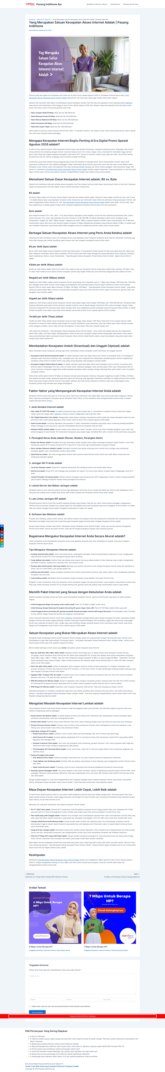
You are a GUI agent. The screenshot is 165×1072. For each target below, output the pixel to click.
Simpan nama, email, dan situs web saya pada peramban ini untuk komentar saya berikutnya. (61, 1006)
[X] (2, 528)
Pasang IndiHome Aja (49, 4)
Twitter (28, 1066)
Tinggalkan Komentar (36, 950)
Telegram (69, 1066)
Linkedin (53, 1066)
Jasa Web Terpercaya (40, 1066)
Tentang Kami (115, 4)
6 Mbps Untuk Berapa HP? (41, 947)
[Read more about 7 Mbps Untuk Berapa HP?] (110, 917)
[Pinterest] (2, 531)
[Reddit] (2, 540)
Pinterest (60, 1066)
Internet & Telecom (50, 950)
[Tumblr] (2, 537)
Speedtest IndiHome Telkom (97, 4)
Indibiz (76, 1066)
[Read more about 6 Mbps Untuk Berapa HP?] (55, 917)
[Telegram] (2, 546)
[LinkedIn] (2, 534)
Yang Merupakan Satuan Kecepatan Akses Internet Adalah (66, 169)
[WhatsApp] (2, 543)
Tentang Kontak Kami (130, 4)
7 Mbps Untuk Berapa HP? (96, 947)
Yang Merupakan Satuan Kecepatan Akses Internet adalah (83, 202)
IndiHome (128, 103)
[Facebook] (2, 526)
